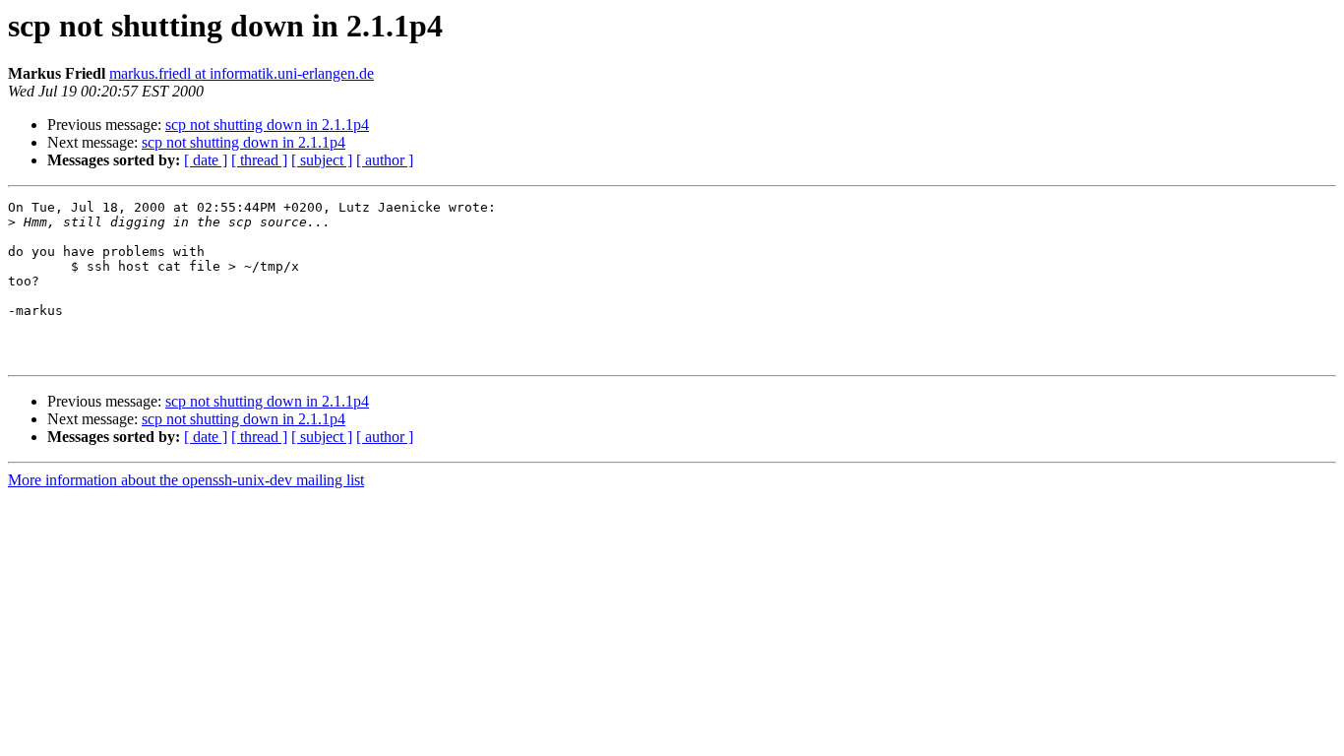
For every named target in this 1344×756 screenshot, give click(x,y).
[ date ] (205, 160)
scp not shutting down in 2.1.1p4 (267, 124)
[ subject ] (321, 160)
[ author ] (384, 160)
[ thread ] (259, 160)
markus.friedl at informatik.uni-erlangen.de (241, 73)
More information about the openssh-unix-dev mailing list (186, 480)
